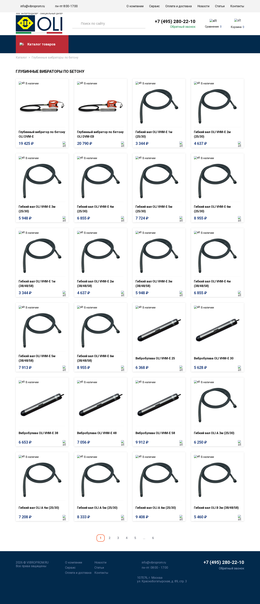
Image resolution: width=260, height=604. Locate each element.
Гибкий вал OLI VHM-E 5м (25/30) (154, 209)
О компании (135, 6)
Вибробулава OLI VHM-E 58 (155, 433)
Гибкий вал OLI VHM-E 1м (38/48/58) (37, 284)
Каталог (21, 57)
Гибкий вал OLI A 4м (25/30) (39, 508)
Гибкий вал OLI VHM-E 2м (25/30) (212, 134)
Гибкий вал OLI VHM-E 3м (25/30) (37, 209)
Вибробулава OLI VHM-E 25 (155, 358)
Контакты (237, 6)
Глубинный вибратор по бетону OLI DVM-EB (100, 134)
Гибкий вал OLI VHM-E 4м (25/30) (95, 209)
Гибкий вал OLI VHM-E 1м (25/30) (154, 134)
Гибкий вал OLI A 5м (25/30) (97, 508)
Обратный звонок (182, 26)
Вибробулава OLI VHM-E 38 (38, 433)
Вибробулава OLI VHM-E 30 (213, 358)
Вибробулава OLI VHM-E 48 (96, 433)
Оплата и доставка (178, 6)
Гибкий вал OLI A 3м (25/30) (214, 433)
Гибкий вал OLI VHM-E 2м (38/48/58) (95, 284)
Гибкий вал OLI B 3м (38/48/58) (216, 508)
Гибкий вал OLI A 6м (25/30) (156, 508)
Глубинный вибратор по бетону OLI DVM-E (42, 134)
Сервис (154, 6)
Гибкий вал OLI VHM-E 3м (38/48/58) (154, 284)
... (144, 538)
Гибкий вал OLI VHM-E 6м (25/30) (212, 209)
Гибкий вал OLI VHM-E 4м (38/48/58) (212, 284)
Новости (203, 6)
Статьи (220, 6)
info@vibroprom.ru (32, 6)
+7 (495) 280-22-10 (175, 21)
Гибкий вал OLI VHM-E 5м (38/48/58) (37, 358)
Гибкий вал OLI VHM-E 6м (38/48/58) (95, 358)
